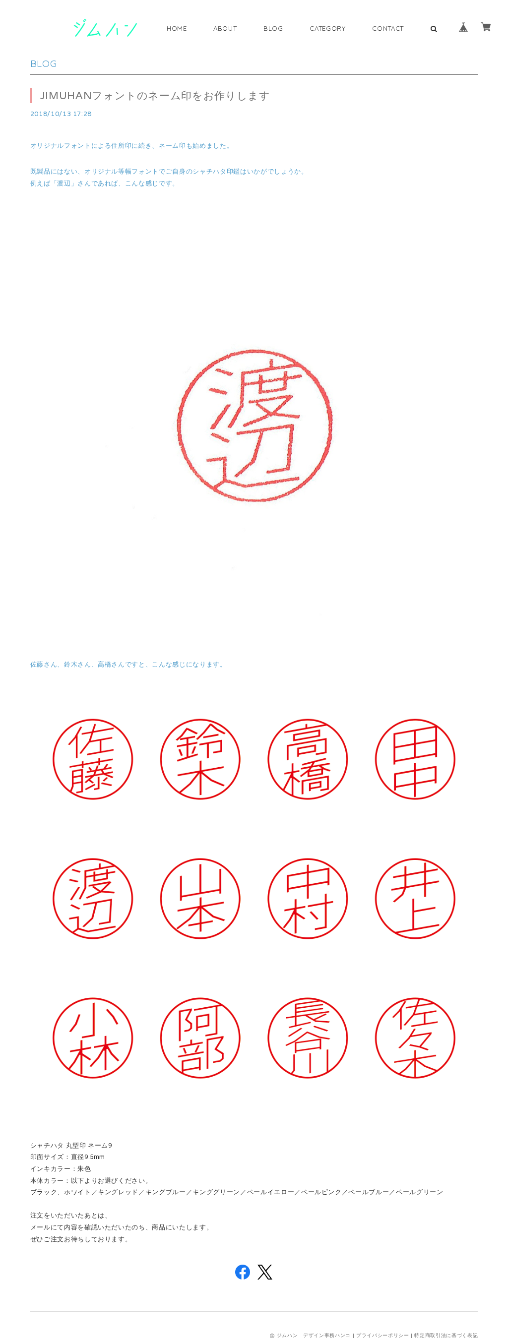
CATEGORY (327, 28)
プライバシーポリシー (382, 1335)
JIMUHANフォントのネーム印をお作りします (155, 95)
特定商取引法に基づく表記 (446, 1335)
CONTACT (388, 28)
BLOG (273, 28)
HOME (177, 28)
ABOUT (225, 28)
